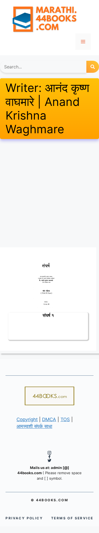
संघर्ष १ (48, 315)
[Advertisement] (49, 193)
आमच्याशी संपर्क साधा (34, 426)
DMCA (49, 419)
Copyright (27, 419)
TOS (65, 419)
